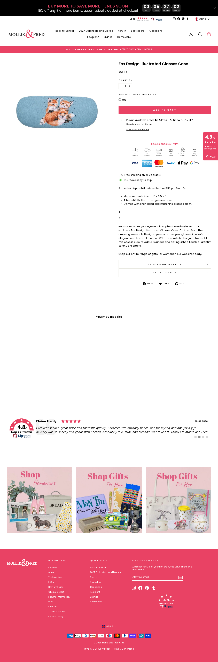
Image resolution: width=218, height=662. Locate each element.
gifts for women (162, 254)
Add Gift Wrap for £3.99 (138, 94)
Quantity (126, 80)
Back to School (65, 31)
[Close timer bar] (214, 8)
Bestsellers (137, 31)
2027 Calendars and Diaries (96, 31)
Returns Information (59, 597)
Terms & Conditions (123, 648)
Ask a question (165, 272)
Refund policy (55, 616)
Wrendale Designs (143, 234)
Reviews (52, 567)
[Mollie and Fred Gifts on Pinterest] (147, 588)
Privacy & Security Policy (97, 648)
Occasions (155, 31)
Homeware (124, 37)
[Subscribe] (180, 577)
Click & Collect (56, 592)
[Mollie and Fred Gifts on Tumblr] (154, 588)
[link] (109, 428)
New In (122, 31)
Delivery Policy (55, 587)
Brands (108, 37)
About (51, 572)
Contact (52, 606)
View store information (137, 129)
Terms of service (57, 611)
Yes (124, 100)
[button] (145, 19)
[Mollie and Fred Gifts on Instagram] (134, 588)
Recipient (93, 37)
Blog (50, 601)
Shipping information (165, 264)
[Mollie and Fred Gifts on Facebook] (140, 588)
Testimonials (55, 577)
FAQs (51, 582)
